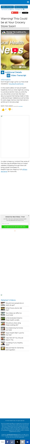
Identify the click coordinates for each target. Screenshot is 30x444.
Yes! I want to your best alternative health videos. (15, 226)
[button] (15, 217)
